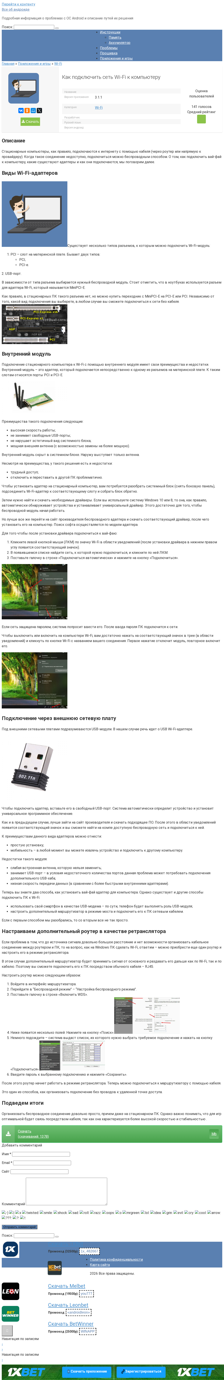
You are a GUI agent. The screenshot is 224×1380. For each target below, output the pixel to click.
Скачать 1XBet (65, 1244)
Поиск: (8, 27)
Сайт (6, 1171)
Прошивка (108, 53)
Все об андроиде (16, 9)
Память (115, 37)
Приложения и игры (116, 58)
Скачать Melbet (66, 1286)
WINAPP (88, 1331)
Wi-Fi (99, 108)
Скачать (32, 121)
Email (7, 1163)
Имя (6, 1154)
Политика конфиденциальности (116, 1259)
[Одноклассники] (27, 110)
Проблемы (109, 48)
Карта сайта (100, 1265)
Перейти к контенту (18, 4)
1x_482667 (89, 1251)
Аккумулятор (119, 43)
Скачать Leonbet (68, 1305)
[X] (39, 110)
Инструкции (110, 32)
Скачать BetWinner (71, 1324)
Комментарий (13, 1204)
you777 (86, 1293)
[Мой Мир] (33, 110)
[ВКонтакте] (21, 110)
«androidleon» (78, 1312)
